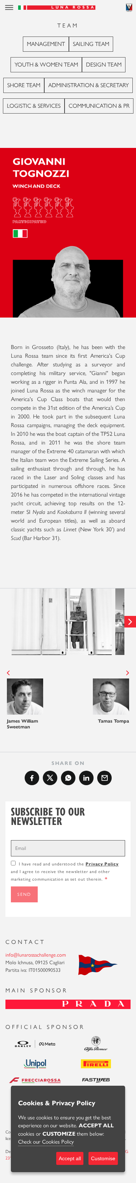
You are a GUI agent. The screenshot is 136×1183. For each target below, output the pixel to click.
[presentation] (6, 621)
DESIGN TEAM (103, 64)
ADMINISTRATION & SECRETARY (88, 85)
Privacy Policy (102, 864)
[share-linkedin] (86, 778)
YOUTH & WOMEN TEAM (46, 64)
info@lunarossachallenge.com (35, 955)
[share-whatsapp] (68, 778)
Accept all (70, 1158)
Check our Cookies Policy (46, 1142)
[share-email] (104, 778)
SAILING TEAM (91, 44)
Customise (103, 1158)
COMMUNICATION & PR (99, 105)
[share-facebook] (32, 778)
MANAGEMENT (46, 44)
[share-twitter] (50, 778)
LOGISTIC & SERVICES (34, 105)
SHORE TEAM (23, 85)
